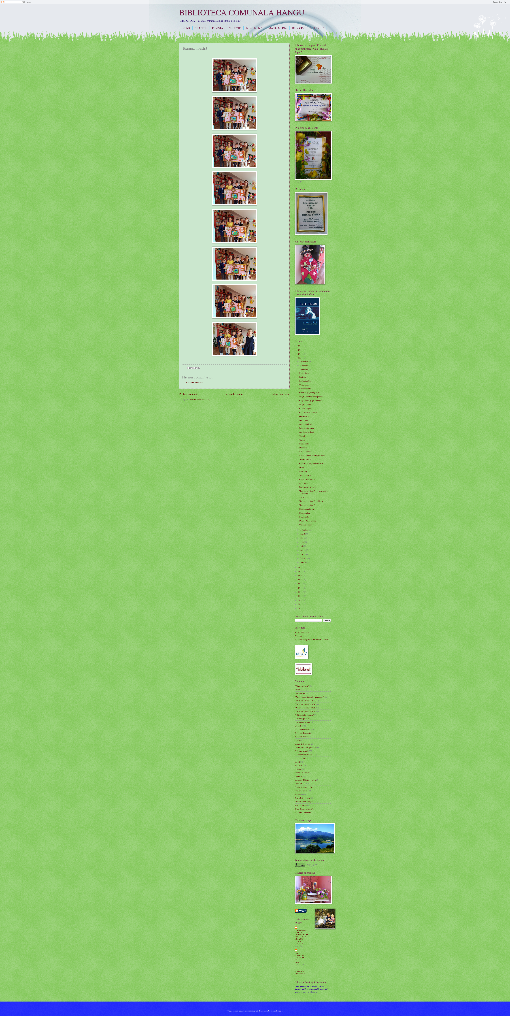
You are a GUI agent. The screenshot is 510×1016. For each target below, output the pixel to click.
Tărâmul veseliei (301, 805)
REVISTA (217, 28)
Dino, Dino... (304, 420)
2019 (300, 579)
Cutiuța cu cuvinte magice (308, 412)
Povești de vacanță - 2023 (304, 787)
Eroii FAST (299, 765)
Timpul (302, 436)
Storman (264, 1010)
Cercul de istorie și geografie (305, 747)
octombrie (304, 369)
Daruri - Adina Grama (307, 520)
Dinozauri (303, 447)
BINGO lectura (305, 451)
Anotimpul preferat (306, 432)
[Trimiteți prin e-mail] (188, 368)
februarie (303, 558)
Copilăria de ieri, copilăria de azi (311, 463)
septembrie (304, 530)
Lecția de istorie (305, 388)
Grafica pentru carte (301, 961)
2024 (300, 354)
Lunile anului (304, 443)
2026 (300, 345)
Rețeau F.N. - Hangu (302, 798)
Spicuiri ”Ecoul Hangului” (304, 801)
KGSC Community (302, 632)
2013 (300, 604)
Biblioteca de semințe (303, 733)
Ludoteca (298, 776)
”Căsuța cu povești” (302, 686)
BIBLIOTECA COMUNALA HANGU (241, 12)
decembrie (304, 361)
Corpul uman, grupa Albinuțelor (311, 400)
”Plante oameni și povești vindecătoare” (309, 697)
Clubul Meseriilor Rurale (304, 754)
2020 (300, 575)
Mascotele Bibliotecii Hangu (305, 780)
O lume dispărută (305, 424)
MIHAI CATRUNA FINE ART (300, 955)
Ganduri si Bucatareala (300, 972)
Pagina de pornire (234, 393)
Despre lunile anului (306, 428)
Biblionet (298, 636)
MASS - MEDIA (278, 28)
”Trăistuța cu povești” (303, 722)
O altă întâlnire (304, 416)
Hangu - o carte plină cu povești (311, 396)
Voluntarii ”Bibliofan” (303, 812)
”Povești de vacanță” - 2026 (305, 711)
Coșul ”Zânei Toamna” (307, 479)
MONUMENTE (254, 28)
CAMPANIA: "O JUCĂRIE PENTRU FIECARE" (301, 940)
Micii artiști (303, 471)
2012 (300, 608)
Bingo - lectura (304, 373)
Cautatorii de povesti (302, 744)
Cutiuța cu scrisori (301, 758)
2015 (300, 596)
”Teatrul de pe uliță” (302, 718)
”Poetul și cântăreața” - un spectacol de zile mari (313, 492)
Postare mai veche (280, 393)
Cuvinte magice (305, 408)
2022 (300, 567)
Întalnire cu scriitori (302, 772)
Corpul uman (304, 385)
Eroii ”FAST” (304, 483)
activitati (298, 726)
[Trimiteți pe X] (193, 368)
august (302, 534)
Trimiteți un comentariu (194, 382)
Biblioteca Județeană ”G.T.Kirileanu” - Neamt (311, 639)
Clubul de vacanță (301, 751)
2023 (300, 358)
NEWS (186, 28)
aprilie (302, 550)
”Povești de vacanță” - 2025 (305, 707)
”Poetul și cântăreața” (307, 505)
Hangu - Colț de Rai (306, 404)
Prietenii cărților (305, 381)
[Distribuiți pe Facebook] (196, 368)
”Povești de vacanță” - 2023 (305, 700)
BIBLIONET (317, 28)
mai (301, 546)
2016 (300, 592)
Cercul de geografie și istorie (309, 392)
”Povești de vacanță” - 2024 (305, 704)
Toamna (302, 440)
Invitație (298, 769)
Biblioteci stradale (301, 736)
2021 (300, 571)
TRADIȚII (201, 28)
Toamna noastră (305, 475)
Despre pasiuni (304, 513)
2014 (300, 600)
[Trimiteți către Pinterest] (198, 368)
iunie (302, 542)
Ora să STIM (299, 783)
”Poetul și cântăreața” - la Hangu (311, 501)
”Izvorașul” (299, 689)
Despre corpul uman (306, 509)
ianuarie (303, 562)
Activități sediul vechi (303, 729)
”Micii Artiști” (300, 693)
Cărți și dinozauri (305, 524)
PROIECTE (234, 28)
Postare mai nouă (188, 393)
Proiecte (298, 794)
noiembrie (304, 365)
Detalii (301, 467)
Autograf (302, 497)
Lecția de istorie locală (307, 487)
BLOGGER (298, 28)
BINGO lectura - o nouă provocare (312, 455)
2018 (300, 583)
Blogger (298, 740)
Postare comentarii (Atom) (200, 399)
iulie (302, 538)
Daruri (297, 762)
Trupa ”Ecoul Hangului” (304, 809)
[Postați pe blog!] (191, 368)
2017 (300, 588)
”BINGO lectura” (305, 459)
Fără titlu (302, 377)
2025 (300, 350)
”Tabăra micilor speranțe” (304, 715)
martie (302, 554)
